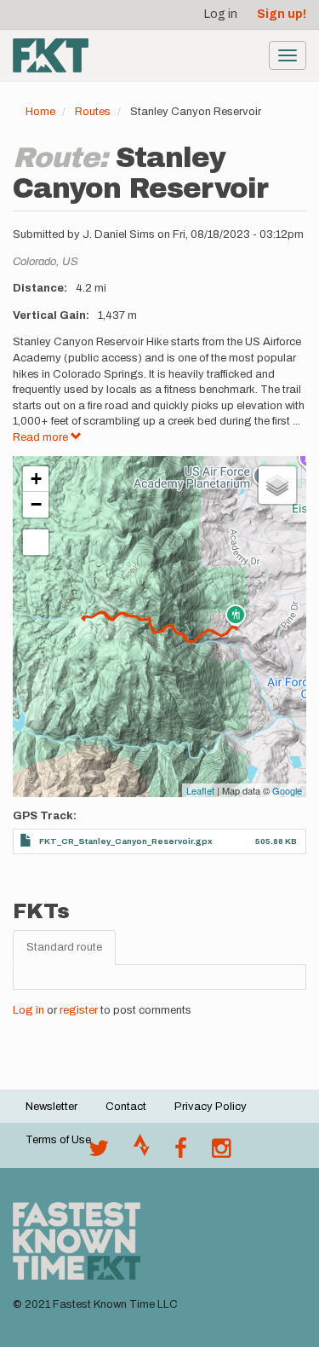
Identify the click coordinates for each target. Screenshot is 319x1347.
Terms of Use (58, 1140)
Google (287, 790)
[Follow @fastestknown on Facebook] (180, 1153)
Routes (93, 112)
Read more (42, 437)
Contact (125, 1107)
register (79, 1010)
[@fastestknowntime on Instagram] (221, 1153)
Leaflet (200, 790)
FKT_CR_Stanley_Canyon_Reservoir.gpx (126, 841)
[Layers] (277, 485)
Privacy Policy (210, 1107)
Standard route (64, 947)
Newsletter (51, 1107)
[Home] (50, 55)
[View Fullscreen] (35, 542)
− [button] (36, 504)
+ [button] (36, 478)
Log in (220, 14)
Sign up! (281, 14)
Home (40, 112)
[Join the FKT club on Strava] (142, 1153)
